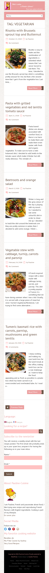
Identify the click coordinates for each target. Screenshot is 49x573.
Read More (32, 88)
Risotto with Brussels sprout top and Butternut (23, 32)
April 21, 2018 (14, 116)
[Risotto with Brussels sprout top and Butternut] (15, 50)
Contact (23, 566)
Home (12, 561)
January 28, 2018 (15, 343)
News (20, 569)
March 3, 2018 (14, 188)
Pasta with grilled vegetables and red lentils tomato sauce (23, 107)
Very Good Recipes (11, 543)
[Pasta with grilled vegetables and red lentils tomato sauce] (15, 126)
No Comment (14, 43)
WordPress (14, 557)
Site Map (26, 569)
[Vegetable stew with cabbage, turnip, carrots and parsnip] (15, 273)
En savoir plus (9, 515)
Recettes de (9, 538)
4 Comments (13, 347)
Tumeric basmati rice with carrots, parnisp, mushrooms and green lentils (23, 332)
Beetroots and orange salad (20, 182)
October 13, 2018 (15, 39)
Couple (29, 566)
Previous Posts (17, 407)
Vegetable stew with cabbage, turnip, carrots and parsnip (21, 254)
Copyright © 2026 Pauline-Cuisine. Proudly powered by (24, 554)
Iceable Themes (33, 557)
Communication (14, 566)
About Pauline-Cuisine (22, 561)
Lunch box (36, 566)
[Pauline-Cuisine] (24, 2)
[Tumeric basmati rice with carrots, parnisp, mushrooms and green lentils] (15, 354)
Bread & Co (34, 561)
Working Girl (33, 563)
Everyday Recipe (17, 563)
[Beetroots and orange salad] (15, 199)
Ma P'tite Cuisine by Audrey (15, 541)
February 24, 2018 (15, 262)
